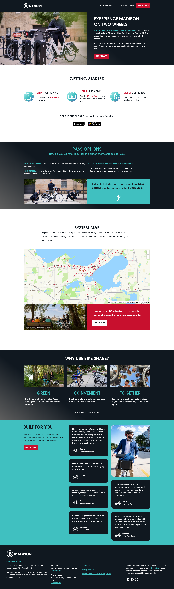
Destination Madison (44, 327)
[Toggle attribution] (148, 302)
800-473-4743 (56, 571)
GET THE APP (101, 56)
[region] (87, 276)
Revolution (155, 568)
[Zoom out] (148, 254)
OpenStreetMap (142, 302)
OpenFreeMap (118, 302)
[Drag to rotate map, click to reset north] (148, 257)
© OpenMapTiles (127, 302)
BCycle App (55, 97)
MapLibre (111, 302)
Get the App (143, 6)
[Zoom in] (148, 251)
